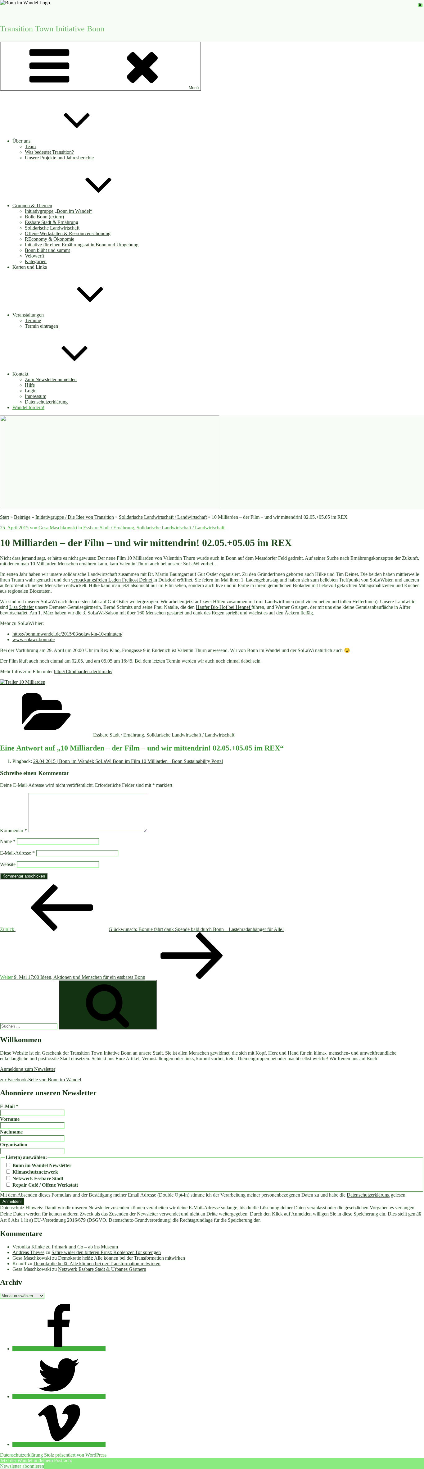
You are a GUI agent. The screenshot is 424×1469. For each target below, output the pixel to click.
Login (31, 390)
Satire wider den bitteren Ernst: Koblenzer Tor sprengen (106, 1252)
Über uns (21, 141)
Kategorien (36, 261)
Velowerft (34, 255)
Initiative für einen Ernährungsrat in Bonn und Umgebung (81, 244)
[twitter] (59, 1396)
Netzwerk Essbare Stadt (37, 1178)
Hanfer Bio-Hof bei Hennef (223, 607)
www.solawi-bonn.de (33, 639)
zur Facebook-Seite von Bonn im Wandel (40, 1079)
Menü (194, 87)
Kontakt (20, 373)
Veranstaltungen (28, 314)
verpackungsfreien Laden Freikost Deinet (112, 579)
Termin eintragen (41, 326)
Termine (33, 320)
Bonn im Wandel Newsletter (41, 1165)
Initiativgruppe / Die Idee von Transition (74, 517)
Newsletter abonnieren (22, 1466)
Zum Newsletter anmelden (51, 379)
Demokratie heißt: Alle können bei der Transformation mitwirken (121, 1258)
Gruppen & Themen (32, 205)
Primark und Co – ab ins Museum (85, 1246)
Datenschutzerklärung (46, 401)
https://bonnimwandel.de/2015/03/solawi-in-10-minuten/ (67, 633)
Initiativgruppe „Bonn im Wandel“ (58, 211)
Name (8, 841)
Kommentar (13, 830)
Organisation (13, 1144)
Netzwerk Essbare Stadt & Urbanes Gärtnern (102, 1269)
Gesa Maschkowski (57, 527)
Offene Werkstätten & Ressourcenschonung (68, 233)
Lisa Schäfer (21, 607)
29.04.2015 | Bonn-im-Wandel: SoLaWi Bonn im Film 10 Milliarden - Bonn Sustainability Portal (128, 761)
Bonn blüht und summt (47, 250)
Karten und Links (29, 267)
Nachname (11, 1131)
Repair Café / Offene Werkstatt (44, 1185)
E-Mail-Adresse (17, 852)
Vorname (10, 1119)
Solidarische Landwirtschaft (52, 227)
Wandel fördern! (28, 407)
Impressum (35, 396)
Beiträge (22, 517)
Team (30, 146)
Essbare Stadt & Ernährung (51, 222)
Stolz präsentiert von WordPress (75, 1455)
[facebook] (59, 1348)
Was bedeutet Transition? (49, 152)
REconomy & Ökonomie (49, 239)
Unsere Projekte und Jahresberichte (59, 157)
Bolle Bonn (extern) (44, 216)
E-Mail (9, 1106)
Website (8, 864)
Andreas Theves (28, 1252)
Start (4, 517)
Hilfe (30, 385)
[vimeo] (59, 1444)
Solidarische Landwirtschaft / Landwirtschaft (163, 517)
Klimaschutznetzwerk (34, 1172)
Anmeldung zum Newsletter (27, 1069)
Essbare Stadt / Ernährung (108, 527)
